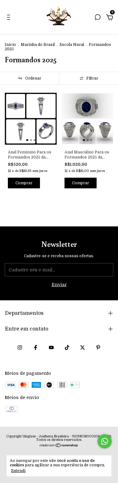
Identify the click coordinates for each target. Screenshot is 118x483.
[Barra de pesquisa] (98, 18)
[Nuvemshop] (59, 445)
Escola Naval (71, 44)
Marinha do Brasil (38, 44)
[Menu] (9, 18)
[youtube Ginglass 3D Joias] (51, 347)
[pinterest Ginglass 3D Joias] (98, 347)
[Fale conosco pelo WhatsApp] (105, 441)
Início (10, 44)
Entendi (18, 471)
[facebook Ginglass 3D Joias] (35, 347)
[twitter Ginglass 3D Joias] (82, 347)
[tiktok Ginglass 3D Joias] (67, 347)
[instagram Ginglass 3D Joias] (19, 347)
